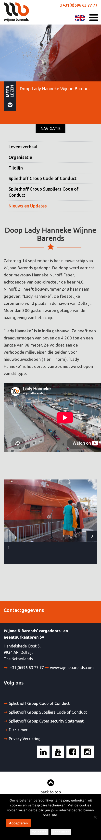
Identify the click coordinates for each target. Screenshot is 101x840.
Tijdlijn (16, 168)
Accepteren (18, 823)
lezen (9, 91)
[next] (91, 536)
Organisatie (20, 157)
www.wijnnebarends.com (72, 667)
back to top (50, 792)
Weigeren (39, 832)
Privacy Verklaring (24, 739)
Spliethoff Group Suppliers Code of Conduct (43, 192)
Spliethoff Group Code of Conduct (42, 178)
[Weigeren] (94, 817)
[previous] (9, 536)
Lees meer (61, 832)
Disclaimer (18, 730)
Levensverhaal (23, 146)
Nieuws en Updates (28, 206)
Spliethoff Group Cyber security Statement (46, 721)
